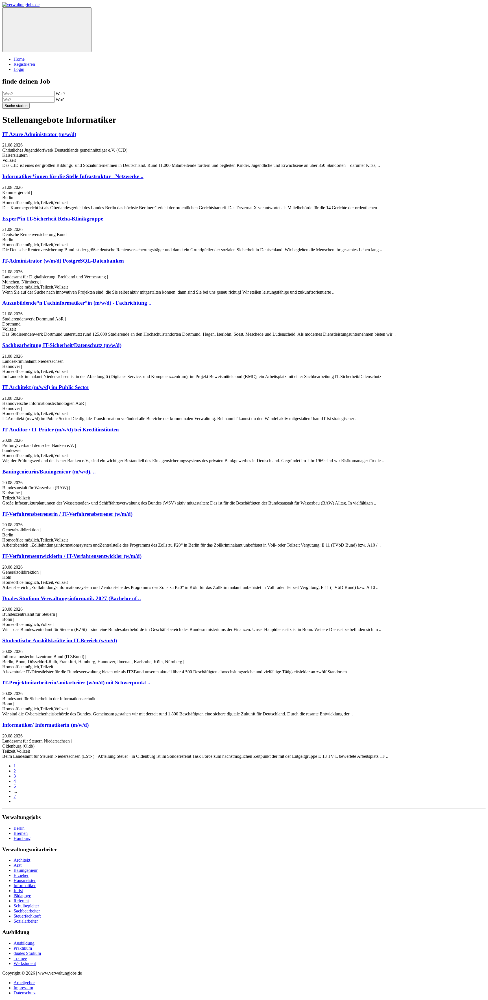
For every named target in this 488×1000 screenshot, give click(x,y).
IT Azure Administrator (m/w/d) (39, 134)
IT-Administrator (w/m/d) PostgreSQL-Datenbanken (63, 261)
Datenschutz (25, 992)
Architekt (22, 860)
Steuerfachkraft (27, 916)
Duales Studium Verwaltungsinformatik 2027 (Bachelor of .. (71, 598)
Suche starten (16, 106)
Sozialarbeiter (26, 921)
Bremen (21, 833)
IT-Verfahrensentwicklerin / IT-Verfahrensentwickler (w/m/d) (71, 556)
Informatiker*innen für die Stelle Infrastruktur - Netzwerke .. (72, 176)
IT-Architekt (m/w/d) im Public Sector (45, 387)
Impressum (23, 987)
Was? (60, 93)
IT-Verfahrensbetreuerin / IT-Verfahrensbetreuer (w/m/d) (67, 514)
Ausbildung (24, 943)
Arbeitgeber (24, 982)
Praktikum (23, 948)
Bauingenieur (26, 870)
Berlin (19, 828)
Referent (21, 900)
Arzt (17, 865)
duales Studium (27, 953)
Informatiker (25, 885)
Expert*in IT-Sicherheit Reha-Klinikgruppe (52, 219)
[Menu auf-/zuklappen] (46, 29)
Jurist (18, 890)
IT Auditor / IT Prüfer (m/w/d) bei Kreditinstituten (60, 430)
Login (19, 69)
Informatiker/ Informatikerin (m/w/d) (45, 725)
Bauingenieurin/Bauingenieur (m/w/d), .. (49, 472)
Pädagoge (22, 895)
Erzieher (21, 875)
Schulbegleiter (26, 905)
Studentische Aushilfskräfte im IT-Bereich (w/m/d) (59, 640)
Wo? (60, 99)
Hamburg (22, 838)
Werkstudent (25, 963)
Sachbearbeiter (27, 911)
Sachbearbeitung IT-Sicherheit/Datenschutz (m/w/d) (61, 345)
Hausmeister (25, 880)
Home (19, 59)
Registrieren (24, 64)
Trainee (20, 958)
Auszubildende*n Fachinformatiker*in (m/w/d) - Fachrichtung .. (76, 303)
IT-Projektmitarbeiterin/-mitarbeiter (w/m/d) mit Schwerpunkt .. (76, 682)
